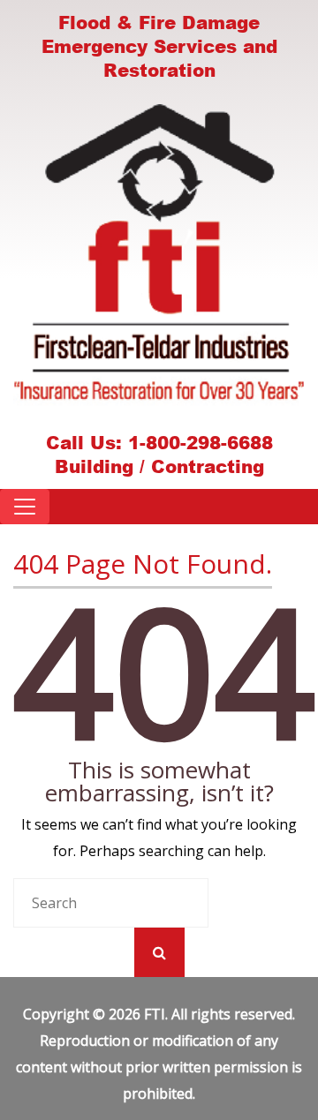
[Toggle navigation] (24, 506)
